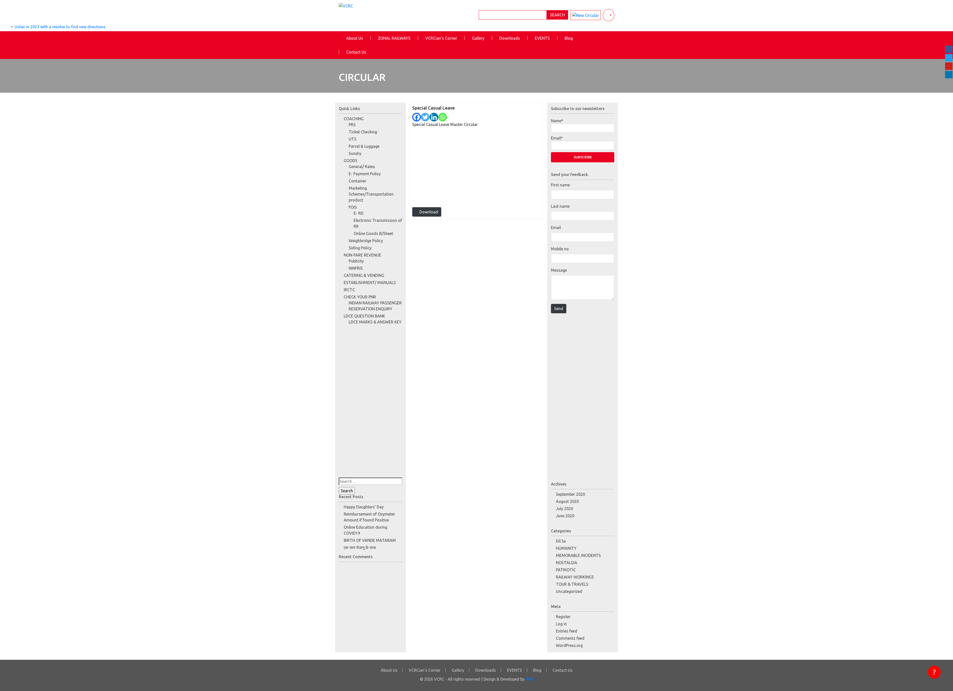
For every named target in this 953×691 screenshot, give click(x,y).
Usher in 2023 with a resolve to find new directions (60, 27)
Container (357, 181)
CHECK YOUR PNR (360, 297)
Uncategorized (569, 591)
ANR (529, 679)
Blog (569, 38)
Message (559, 270)
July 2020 (564, 508)
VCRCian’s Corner (441, 38)
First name (560, 185)
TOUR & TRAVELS (572, 584)
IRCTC (349, 290)
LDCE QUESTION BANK (364, 316)
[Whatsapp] (442, 117)
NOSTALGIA (566, 562)
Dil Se (561, 541)
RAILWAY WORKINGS (575, 577)
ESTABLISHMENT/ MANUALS (370, 282)
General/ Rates (362, 166)
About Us (354, 38)
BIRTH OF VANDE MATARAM (370, 540)
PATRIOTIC (566, 570)
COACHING (354, 118)
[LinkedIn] (949, 74)
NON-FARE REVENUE (362, 255)
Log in (561, 624)
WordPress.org (569, 645)
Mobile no (560, 249)
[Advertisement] (370, 403)
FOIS (353, 207)
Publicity (356, 261)
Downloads (509, 38)
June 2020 (565, 516)
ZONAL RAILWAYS (394, 38)
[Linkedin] (434, 117)
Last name (560, 206)
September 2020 (570, 494)
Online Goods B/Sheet (373, 233)
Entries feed (566, 631)
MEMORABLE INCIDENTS (578, 555)
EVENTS (542, 38)
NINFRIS (356, 268)
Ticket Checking (363, 132)
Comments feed (570, 638)
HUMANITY (566, 548)
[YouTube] (949, 66)
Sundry (355, 153)
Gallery (478, 38)
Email (556, 227)
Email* (557, 138)
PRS (352, 124)
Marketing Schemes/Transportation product (371, 194)
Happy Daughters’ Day (364, 507)
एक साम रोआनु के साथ (360, 547)
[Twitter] (425, 117)
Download (428, 212)
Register (563, 616)
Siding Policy (360, 248)
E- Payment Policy (365, 174)
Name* (557, 120)
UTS (352, 139)
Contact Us (356, 52)
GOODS (350, 160)
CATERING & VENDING (364, 275)
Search (557, 15)
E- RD (359, 213)
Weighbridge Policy (366, 240)
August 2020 (567, 501)
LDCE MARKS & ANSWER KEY (375, 322)
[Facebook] (416, 117)
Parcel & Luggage (364, 146)
